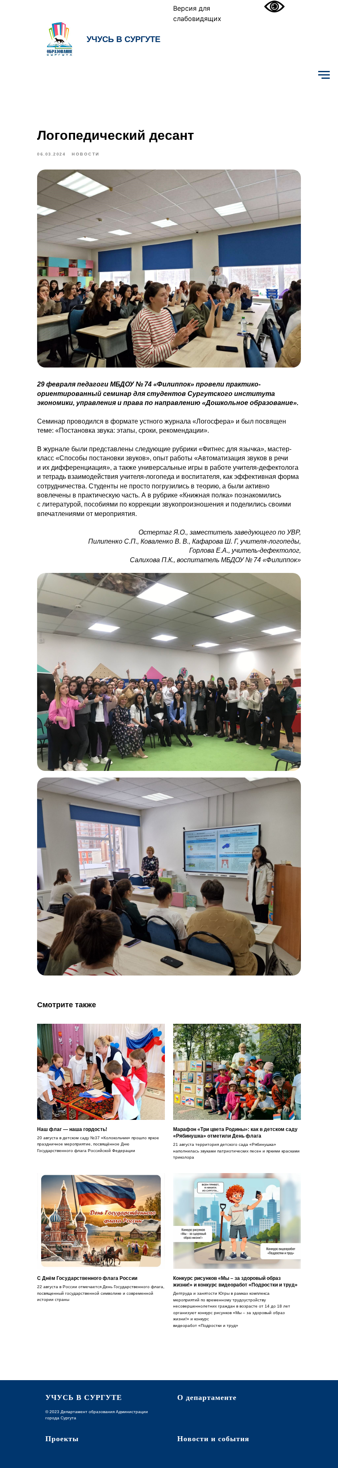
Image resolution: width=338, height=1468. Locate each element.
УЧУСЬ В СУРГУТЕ (123, 39)
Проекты (62, 1439)
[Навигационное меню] (324, 75)
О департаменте (207, 1397)
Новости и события (213, 1439)
